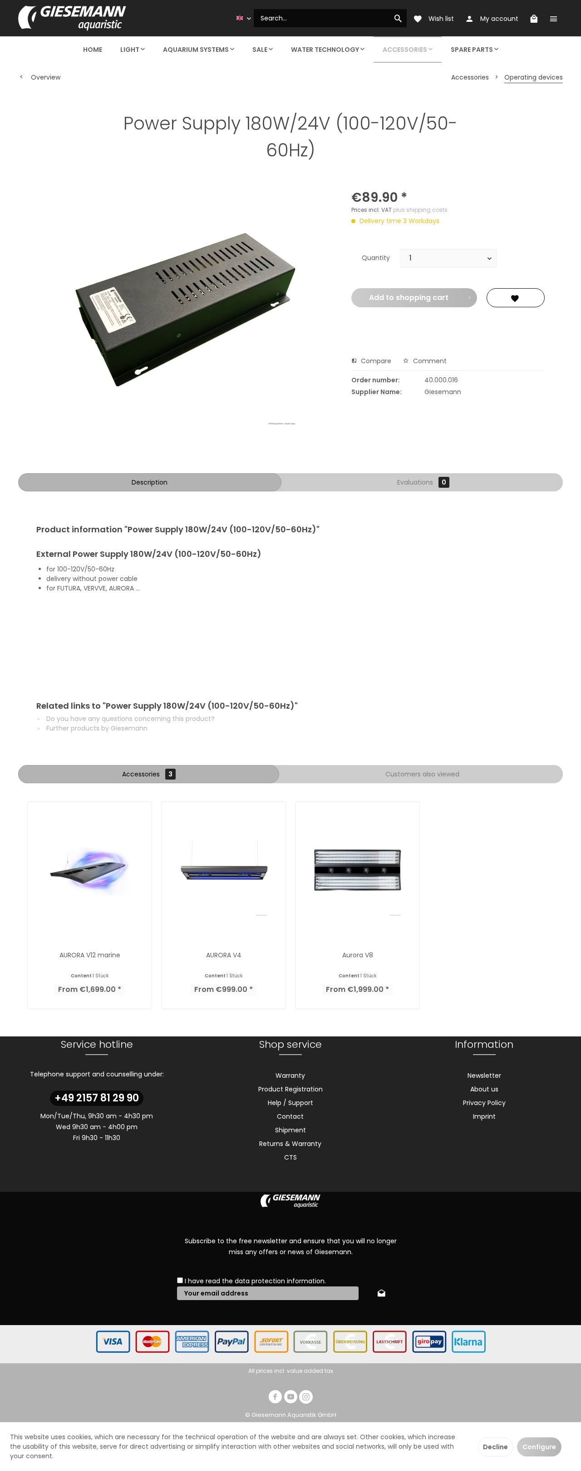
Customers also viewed (422, 774)
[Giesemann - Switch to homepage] (72, 18)
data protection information (280, 1281)
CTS (290, 1157)
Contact (290, 1116)
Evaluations (421, 482)
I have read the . (255, 1281)
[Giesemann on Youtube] (290, 1398)
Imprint (484, 1116)
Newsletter (484, 1075)
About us (484, 1089)
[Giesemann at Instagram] (306, 1398)
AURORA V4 (223, 955)
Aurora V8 (357, 955)
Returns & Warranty (290, 1143)
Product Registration (290, 1089)
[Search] (398, 18)
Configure (539, 1446)
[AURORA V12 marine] (90, 871)
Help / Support (290, 1102)
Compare (375, 360)
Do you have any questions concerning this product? (129, 718)
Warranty (290, 1075)
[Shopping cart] (534, 18)
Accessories (147, 774)
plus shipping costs (420, 210)
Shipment (290, 1130)
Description (149, 482)
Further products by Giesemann (96, 728)
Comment (429, 360)
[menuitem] (330, 18)
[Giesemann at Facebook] (275, 1398)
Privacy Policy (484, 1102)
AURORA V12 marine (89, 955)
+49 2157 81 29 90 (96, 1098)
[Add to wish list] (516, 297)
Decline (495, 1446)
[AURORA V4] (224, 871)
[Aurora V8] (357, 871)
